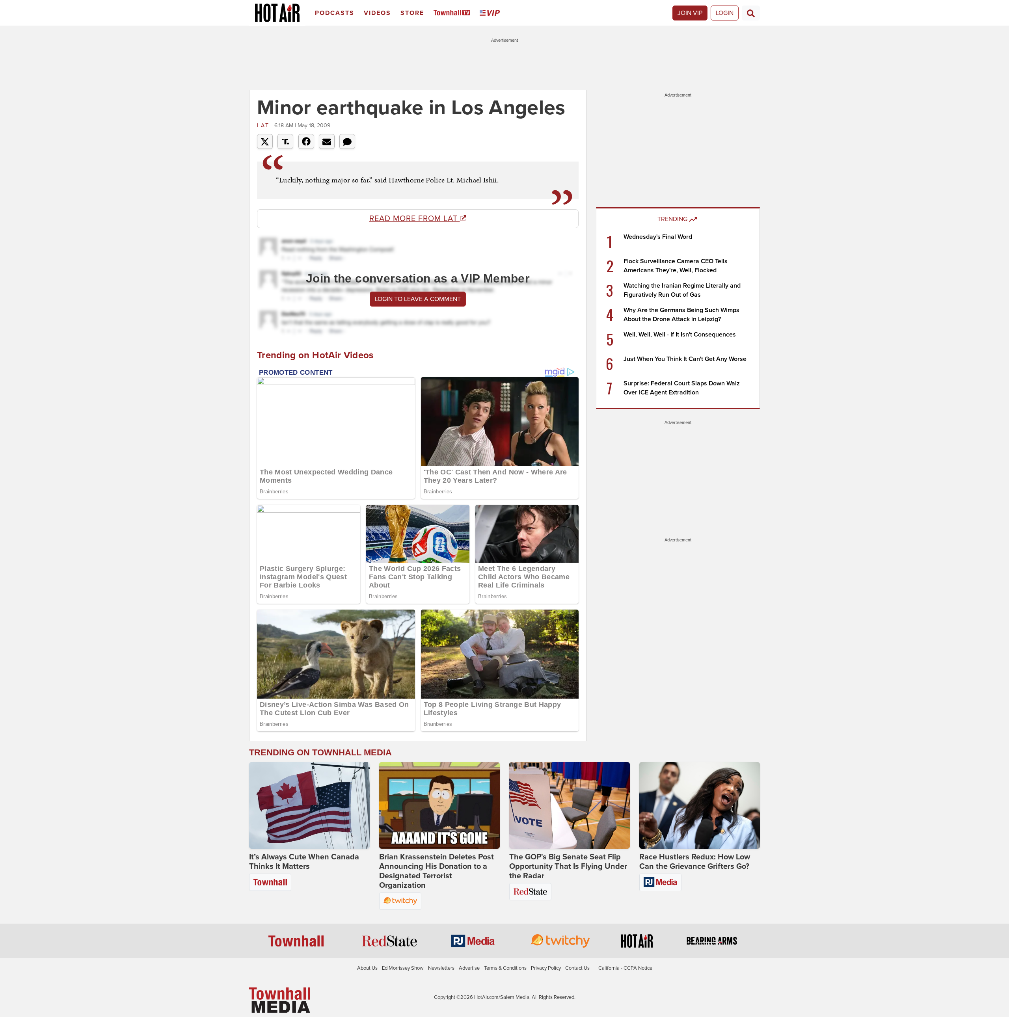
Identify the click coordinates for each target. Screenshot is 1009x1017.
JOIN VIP (690, 13)
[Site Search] (751, 13)
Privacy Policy (546, 968)
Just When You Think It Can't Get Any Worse (685, 359)
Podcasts (334, 13)
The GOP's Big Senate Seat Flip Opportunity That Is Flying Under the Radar (568, 866)
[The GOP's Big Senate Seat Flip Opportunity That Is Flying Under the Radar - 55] (569, 805)
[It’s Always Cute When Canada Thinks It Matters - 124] (309, 805)
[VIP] (491, 13)
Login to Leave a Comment (418, 299)
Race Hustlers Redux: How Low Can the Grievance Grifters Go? (694, 861)
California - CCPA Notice (625, 968)
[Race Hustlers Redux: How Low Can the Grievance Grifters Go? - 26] (699, 805)
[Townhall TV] (453, 13)
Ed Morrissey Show (403, 968)
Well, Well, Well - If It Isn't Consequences (680, 334)
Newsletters (441, 968)
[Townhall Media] (279, 1000)
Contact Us (577, 968)
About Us (367, 968)
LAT (264, 125)
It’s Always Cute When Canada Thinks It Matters (304, 861)
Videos (377, 13)
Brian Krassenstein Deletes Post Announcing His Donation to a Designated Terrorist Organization (436, 871)
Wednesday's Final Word (658, 237)
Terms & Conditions (505, 968)
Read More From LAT (414, 218)
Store (412, 13)
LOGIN (724, 13)
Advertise (469, 968)
